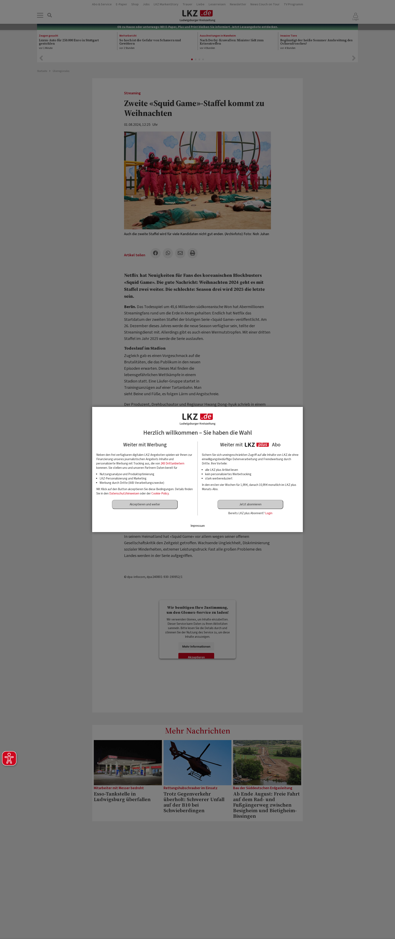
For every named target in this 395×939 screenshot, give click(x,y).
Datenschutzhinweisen (124, 493)
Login (268, 513)
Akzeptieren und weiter (145, 504)
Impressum (198, 526)
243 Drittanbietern (172, 463)
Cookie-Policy (160, 493)
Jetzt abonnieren (250, 504)
